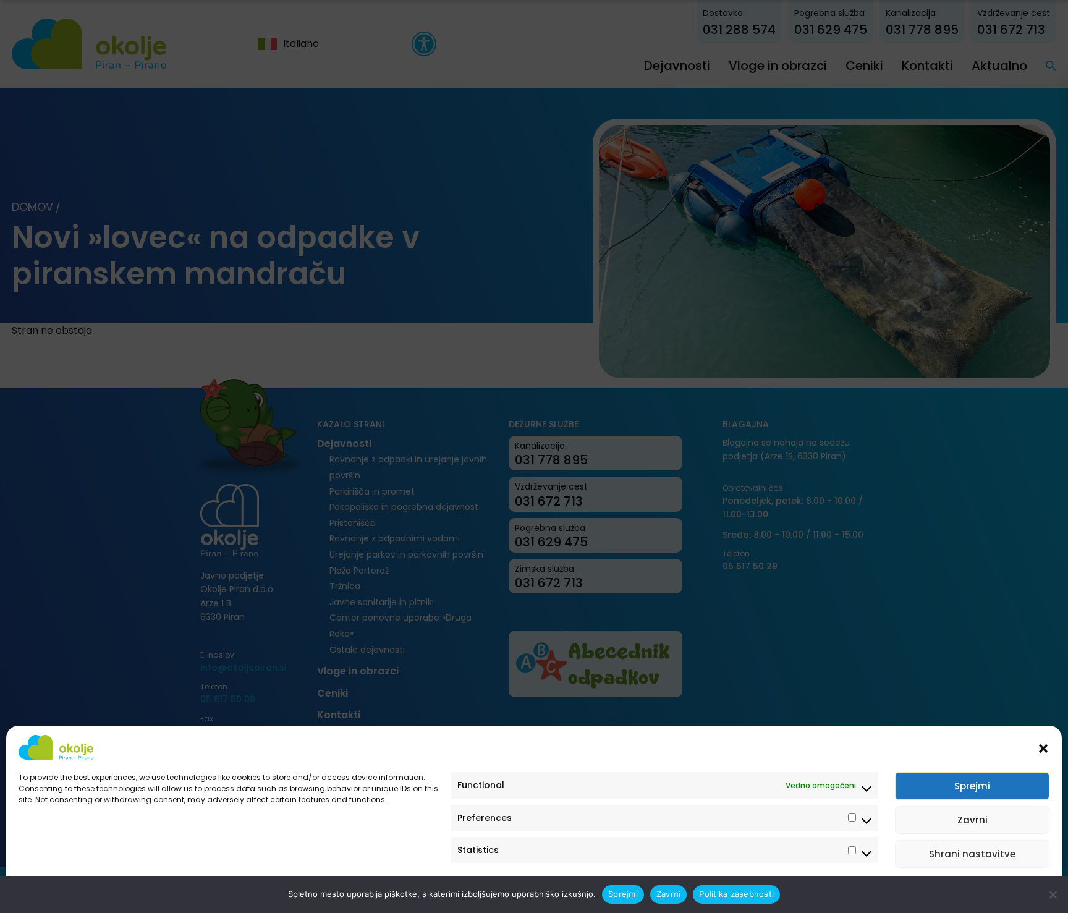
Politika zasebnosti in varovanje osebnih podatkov (113, 890)
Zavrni (972, 819)
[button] (1043, 747)
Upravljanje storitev (1001, 890)
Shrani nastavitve (972, 853)
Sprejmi (972, 785)
